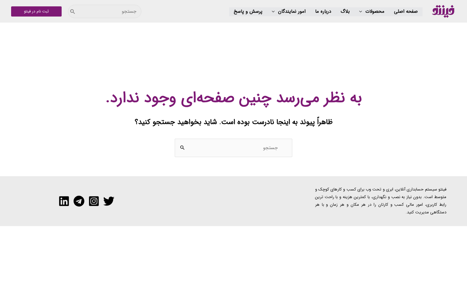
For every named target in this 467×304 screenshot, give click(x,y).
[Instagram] (93, 201)
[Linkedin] (64, 201)
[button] (372, 11)
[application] (362, 11)
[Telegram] (79, 201)
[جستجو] (72, 11)
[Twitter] (108, 201)
